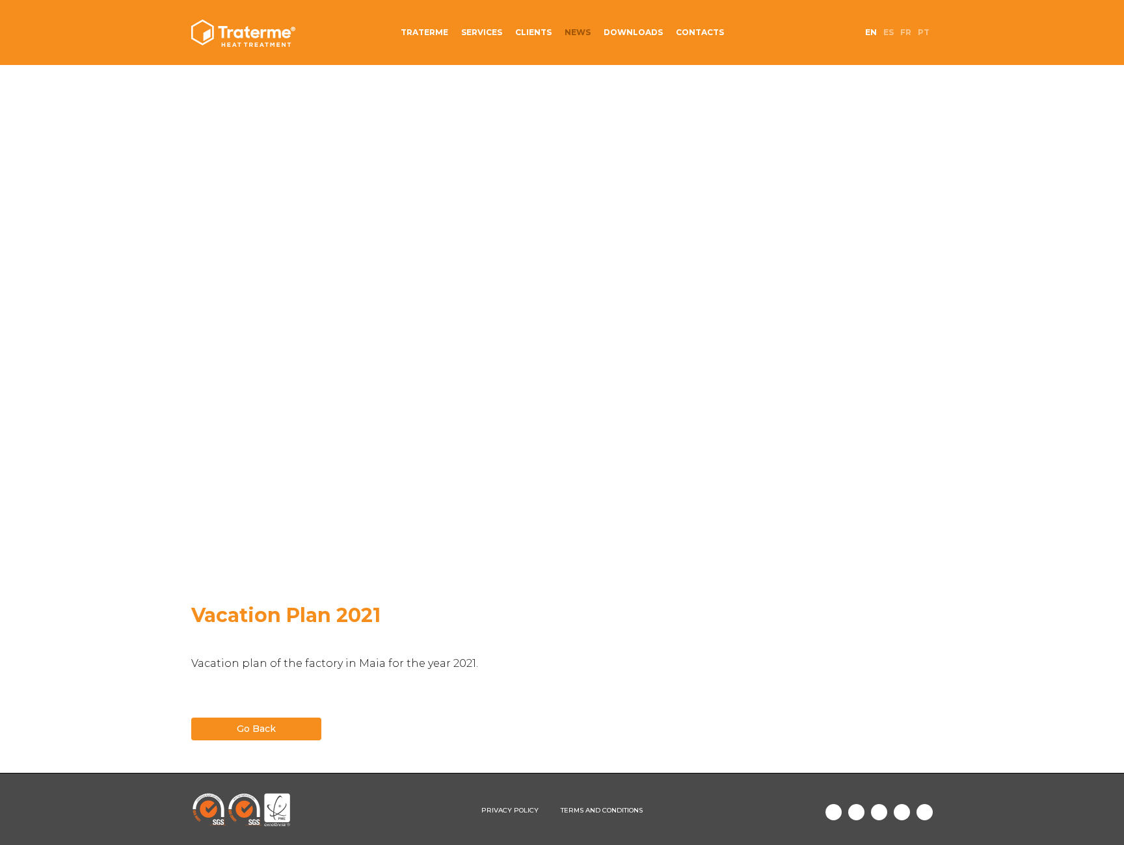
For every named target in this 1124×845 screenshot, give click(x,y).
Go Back (256, 728)
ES (888, 32)
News (578, 32)
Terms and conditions (602, 810)
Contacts (700, 32)
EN (871, 32)
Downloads (633, 32)
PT (924, 32)
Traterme (424, 32)
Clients (533, 32)
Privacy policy (510, 810)
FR (905, 32)
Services (481, 32)
